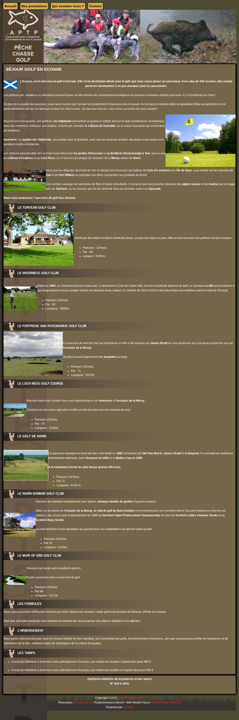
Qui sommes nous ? (68, 6)
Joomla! (128, 707)
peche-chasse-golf (131, 697)
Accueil (10, 6)
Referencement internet (166, 702)
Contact (95, 6)
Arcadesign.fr (82, 702)
